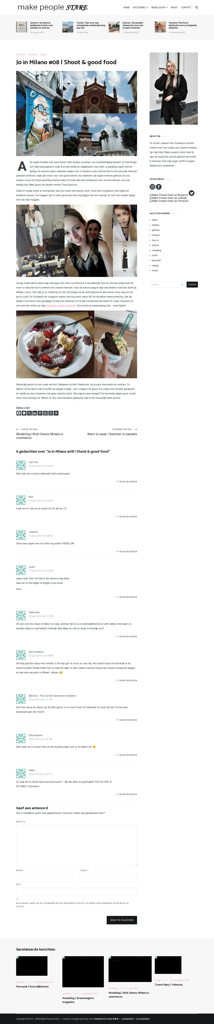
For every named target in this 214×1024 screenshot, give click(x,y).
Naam (20, 870)
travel (43, 55)
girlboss (156, 230)
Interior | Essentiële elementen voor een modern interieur (133, 25)
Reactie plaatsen (122, 920)
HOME (126, 7)
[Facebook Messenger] (24, 413)
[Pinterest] (40, 413)
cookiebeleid (127, 1019)
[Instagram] (50, 413)
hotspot (156, 235)
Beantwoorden (128, 482)
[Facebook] (18, 413)
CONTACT (186, 7)
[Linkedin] (34, 413)
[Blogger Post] (45, 413)
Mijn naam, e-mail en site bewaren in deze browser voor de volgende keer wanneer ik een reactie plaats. (72, 905)
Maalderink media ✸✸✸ (106, 1019)
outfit (155, 255)
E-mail (84, 870)
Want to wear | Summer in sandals (112, 432)
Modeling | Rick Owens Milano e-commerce (40, 434)
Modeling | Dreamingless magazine (78, 1000)
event (155, 220)
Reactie (20, 822)
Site (18, 884)
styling (155, 265)
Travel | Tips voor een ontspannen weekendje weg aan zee (90, 25)
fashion (155, 225)
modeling (20, 55)
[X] (29, 413)
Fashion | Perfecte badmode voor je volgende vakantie (183, 25)
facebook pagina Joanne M (61, 305)
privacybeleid (142, 1019)
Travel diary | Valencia (169, 984)
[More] (56, 413)
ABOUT (174, 7)
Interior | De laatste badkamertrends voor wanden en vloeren (41, 25)
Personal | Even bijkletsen (32, 986)
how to (155, 240)
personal (32, 55)
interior (155, 245)
